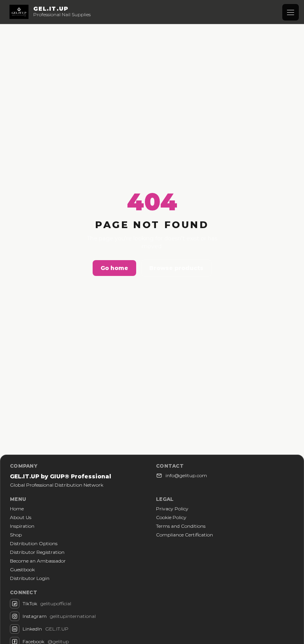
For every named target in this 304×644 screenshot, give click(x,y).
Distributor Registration (37, 552)
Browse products (176, 268)
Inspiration (22, 526)
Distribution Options (33, 543)
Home (17, 509)
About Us (20, 517)
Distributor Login (29, 578)
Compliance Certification (184, 535)
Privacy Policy (172, 509)
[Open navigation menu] (290, 12)
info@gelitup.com (186, 475)
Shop (16, 535)
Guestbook (22, 569)
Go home (114, 268)
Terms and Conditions (180, 526)
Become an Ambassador (38, 561)
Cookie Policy (171, 517)
